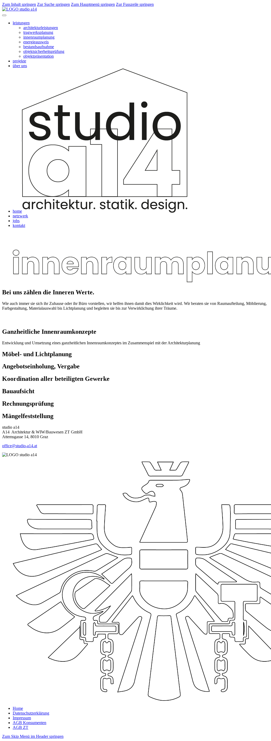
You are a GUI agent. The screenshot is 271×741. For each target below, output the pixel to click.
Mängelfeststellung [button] (27, 416)
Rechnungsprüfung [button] (28, 403)
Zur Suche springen (53, 4)
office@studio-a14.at (19, 445)
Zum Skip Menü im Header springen (33, 736)
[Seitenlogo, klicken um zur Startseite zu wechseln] (19, 9)
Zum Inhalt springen (19, 4)
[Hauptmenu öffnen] (4, 15)
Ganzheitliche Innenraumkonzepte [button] (49, 331)
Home (18, 708)
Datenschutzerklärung (31, 713)
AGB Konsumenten (29, 722)
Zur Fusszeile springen (135, 4)
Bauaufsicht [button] (18, 391)
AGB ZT (20, 727)
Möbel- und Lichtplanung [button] (37, 354)
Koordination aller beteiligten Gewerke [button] (56, 378)
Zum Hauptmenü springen (93, 4)
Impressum (22, 718)
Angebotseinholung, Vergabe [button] (41, 366)
